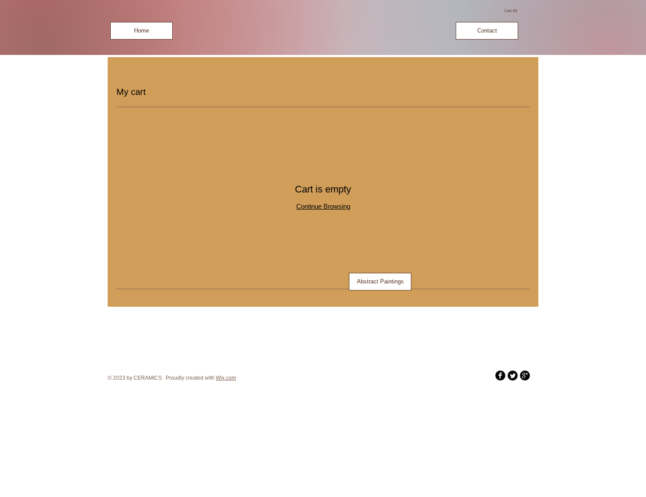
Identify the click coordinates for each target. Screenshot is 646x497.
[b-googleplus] (525, 375)
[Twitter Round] (513, 375)
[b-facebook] (500, 375)
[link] (511, 11)
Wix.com (226, 378)
